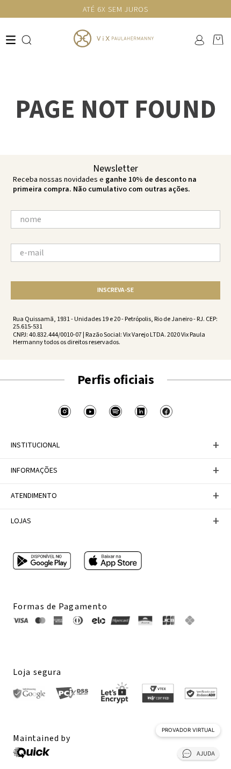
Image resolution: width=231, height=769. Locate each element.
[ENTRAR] (198, 40)
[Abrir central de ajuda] (198, 755)
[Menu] (11, 40)
